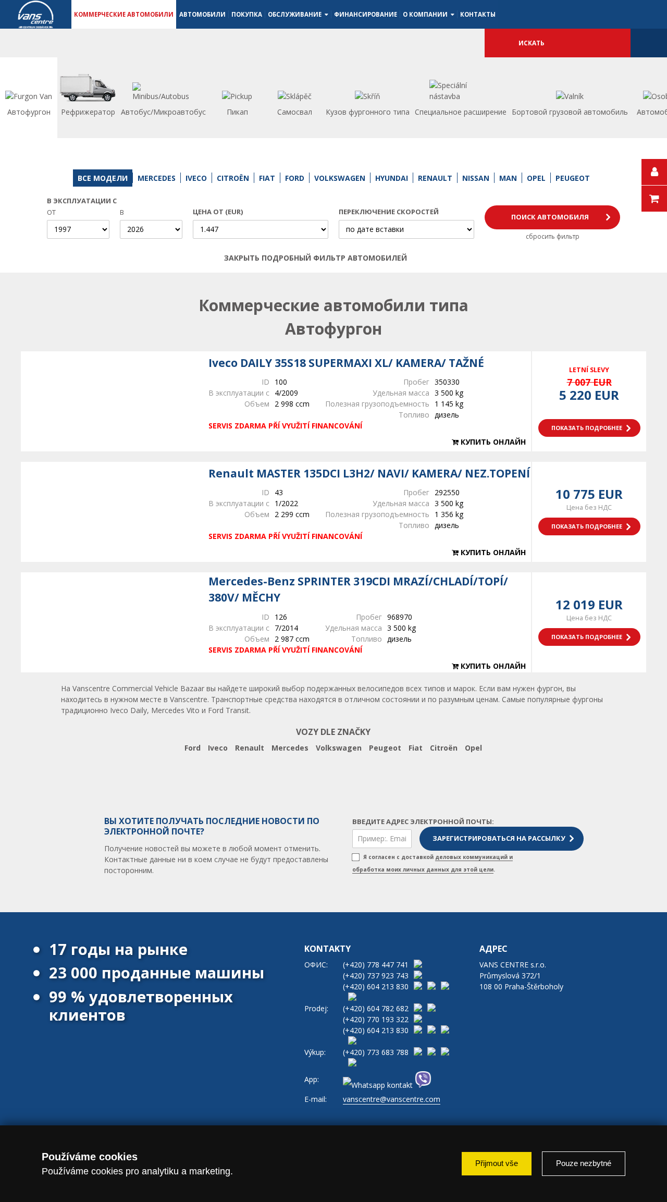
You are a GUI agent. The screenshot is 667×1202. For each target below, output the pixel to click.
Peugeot (385, 748)
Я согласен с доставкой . (432, 863)
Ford (192, 748)
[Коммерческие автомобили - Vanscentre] (36, 14)
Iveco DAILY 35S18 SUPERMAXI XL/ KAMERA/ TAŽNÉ (346, 362)
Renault (249, 748)
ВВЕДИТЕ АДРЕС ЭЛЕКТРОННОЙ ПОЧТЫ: (423, 821)
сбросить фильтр (552, 236)
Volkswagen (339, 748)
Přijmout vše (496, 1163)
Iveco (218, 748)
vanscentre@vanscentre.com (391, 1099)
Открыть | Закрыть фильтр (431, 258)
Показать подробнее (586, 428)
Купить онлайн (492, 442)
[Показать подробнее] (109, 401)
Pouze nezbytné (583, 1163)
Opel (473, 748)
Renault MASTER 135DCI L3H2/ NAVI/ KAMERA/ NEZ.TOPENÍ (369, 473)
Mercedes (289, 748)
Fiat (416, 748)
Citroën (444, 748)
